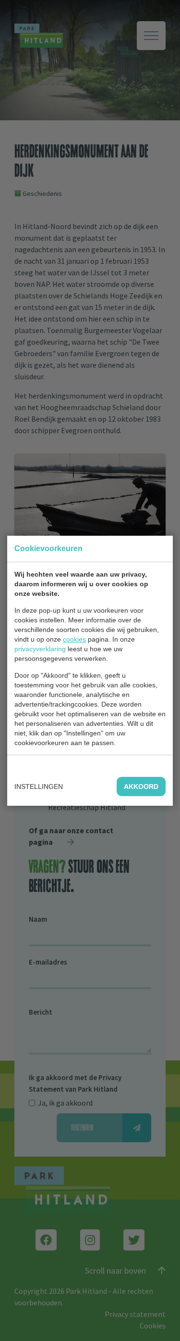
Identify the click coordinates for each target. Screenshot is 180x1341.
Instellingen (38, 786)
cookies (74, 639)
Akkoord (141, 786)
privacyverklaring (40, 649)
